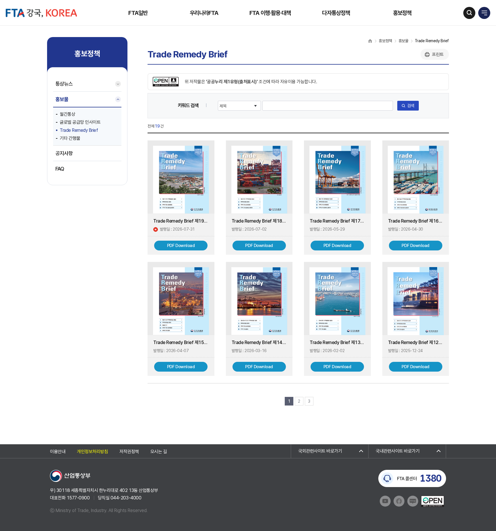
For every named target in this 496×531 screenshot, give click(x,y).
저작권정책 (129, 451)
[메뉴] (484, 13)
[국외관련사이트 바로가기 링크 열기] (329, 451)
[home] (370, 40)
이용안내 (57, 451)
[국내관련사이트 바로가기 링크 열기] (407, 451)
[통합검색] (469, 13)
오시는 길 (158, 451)
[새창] (70, 475)
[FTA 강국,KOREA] (41, 13)
